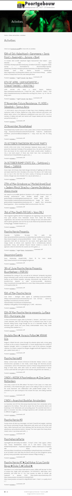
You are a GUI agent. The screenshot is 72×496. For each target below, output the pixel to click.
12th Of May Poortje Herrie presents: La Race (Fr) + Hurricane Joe (27, 314)
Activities (12, 78)
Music (30, 78)
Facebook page (14, 49)
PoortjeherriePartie (14, 439)
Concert (23, 78)
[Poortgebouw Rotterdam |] (36, 5)
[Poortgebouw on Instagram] (8, 492)
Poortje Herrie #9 (13, 419)
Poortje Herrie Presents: (16, 231)
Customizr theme (40, 493)
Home (6, 35)
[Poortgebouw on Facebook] (5, 492)
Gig (27, 78)
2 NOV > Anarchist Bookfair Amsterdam (25, 400)
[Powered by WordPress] (47, 491)
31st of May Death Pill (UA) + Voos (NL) (24, 212)
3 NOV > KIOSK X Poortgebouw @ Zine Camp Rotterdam (27, 379)
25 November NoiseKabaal (18, 126)
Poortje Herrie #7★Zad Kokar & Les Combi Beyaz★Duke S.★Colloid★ (26, 464)
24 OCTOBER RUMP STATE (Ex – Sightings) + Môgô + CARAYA (27, 164)
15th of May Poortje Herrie (17, 293)
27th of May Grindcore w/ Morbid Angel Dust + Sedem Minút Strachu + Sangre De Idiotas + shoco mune (27, 187)
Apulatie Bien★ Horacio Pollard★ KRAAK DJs (25, 337)
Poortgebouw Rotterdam (34, 491)
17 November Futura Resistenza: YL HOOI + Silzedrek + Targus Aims (26, 104)
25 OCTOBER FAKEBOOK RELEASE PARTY (25, 143)
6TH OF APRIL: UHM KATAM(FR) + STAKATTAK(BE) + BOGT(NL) (21, 84)
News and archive (14, 35)
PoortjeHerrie (29, 250)
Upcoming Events (13, 254)
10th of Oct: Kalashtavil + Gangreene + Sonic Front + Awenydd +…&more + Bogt (27, 55)
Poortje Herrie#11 (13, 358)
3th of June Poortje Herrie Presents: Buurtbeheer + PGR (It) (23, 269)
